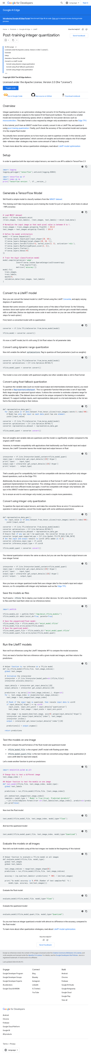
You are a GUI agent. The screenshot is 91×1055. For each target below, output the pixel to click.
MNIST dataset (56, 199)
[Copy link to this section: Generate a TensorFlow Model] (44, 193)
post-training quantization (18, 128)
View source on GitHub (43, 96)
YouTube (35, 992)
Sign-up (55, 18)
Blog (34, 973)
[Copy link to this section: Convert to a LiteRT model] (39, 293)
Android (65, 973)
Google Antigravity (68, 989)
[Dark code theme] (82, 167)
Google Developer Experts (12, 981)
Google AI (6, 1030)
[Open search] (61, 2)
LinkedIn (35, 985)
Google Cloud (66, 992)
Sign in (85, 3)
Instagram (36, 981)
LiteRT (35, 29)
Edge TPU (82, 120)
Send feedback (79, 36)
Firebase (65, 981)
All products (7, 1034)
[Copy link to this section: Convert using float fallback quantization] (49, 382)
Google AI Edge (11, 10)
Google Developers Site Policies (67, 955)
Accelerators (7, 985)
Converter (67, 299)
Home (5, 29)
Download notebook (72, 96)
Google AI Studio (68, 985)
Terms (5, 1044)
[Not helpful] (86, 29)
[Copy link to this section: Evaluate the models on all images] (42, 843)
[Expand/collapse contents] (15, 47)
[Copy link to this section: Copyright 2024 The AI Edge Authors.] (34, 77)
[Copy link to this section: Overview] (17, 106)
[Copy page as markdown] (13, 40)
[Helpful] (83, 29)
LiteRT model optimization (69, 146)
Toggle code (11, 88)
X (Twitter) (36, 989)
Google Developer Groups (12, 977)
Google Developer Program (13, 973)
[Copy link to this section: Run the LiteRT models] (34, 644)
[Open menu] (3, 3)
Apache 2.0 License (35, 955)
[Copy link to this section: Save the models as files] (31, 593)
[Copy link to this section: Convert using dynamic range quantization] (51, 347)
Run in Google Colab (15, 96)
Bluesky (35, 977)
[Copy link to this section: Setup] (12, 155)
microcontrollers (9, 120)
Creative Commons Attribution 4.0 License (67, 953)
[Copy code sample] (86, 167)
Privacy (12, 1044)
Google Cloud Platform (11, 1027)
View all (64, 1000)
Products (13, 29)
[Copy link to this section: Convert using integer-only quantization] (48, 501)
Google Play (66, 996)
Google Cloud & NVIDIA (11, 989)
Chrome (65, 977)
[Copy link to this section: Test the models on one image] (38, 740)
